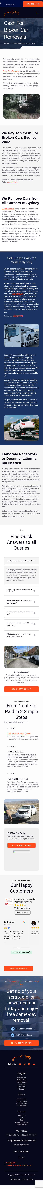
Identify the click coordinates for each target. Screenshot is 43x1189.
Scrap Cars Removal (11, 71)
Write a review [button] (22, 912)
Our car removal (8, 209)
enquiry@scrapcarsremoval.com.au (18, 1165)
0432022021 (12, 182)
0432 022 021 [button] (10, 5)
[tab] (21, 561)
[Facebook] (20, 1064)
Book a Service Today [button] (21, 1043)
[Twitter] (25, 1064)
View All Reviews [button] (18, 968)
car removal (17, 294)
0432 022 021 (11, 1163)
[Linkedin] (29, 1064)
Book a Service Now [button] (21, 689)
